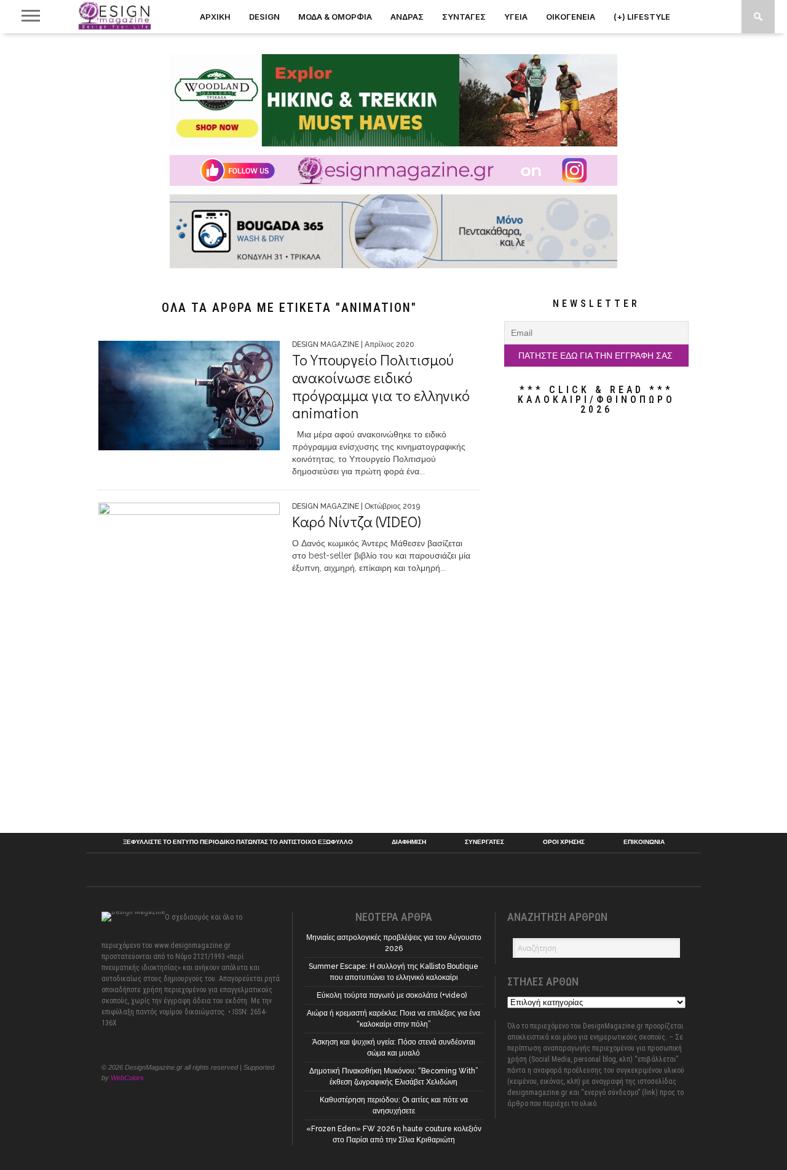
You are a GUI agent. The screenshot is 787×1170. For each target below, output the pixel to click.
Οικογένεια (570, 17)
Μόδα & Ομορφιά (335, 17)
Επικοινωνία (644, 842)
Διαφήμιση (409, 842)
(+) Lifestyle (642, 17)
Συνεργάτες (484, 842)
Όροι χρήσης (564, 842)
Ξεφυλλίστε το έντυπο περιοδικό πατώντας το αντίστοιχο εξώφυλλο (238, 842)
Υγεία (516, 17)
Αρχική (215, 17)
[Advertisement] (596, 623)
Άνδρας (407, 17)
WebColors (127, 1077)
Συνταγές (464, 17)
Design (264, 17)
